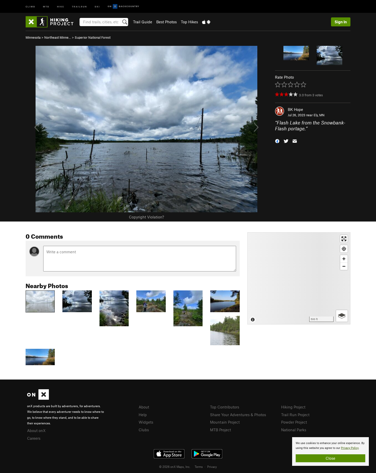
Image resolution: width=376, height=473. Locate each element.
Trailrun (79, 6)
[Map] (299, 278)
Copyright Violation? (146, 217)
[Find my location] (344, 249)
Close (330, 458)
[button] (277, 140)
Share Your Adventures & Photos (238, 414)
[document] (330, 451)
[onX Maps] (38, 398)
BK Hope (295, 109)
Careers (33, 438)
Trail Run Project (295, 414)
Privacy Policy (350, 448)
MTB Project (220, 429)
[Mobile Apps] (206, 21)
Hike (60, 6)
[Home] (52, 21)
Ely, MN (319, 115)
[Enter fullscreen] (344, 239)
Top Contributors (224, 407)
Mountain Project (225, 422)
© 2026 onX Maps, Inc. (174, 466)
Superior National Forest (92, 37)
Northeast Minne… (57, 37)
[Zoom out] (344, 266)
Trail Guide (142, 21)
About (144, 407)
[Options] (342, 316)
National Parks (293, 429)
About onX (36, 430)
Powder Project (294, 422)
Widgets (146, 422)
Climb (30, 6)
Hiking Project (293, 407)
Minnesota (33, 37)
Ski (97, 6)
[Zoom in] (344, 258)
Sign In (341, 21)
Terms (199, 466)
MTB (46, 6)
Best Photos (166, 21)
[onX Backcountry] (123, 6)
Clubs (144, 429)
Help (143, 414)
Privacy (212, 466)
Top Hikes (189, 21)
